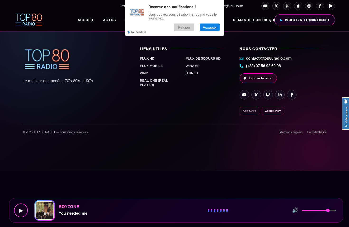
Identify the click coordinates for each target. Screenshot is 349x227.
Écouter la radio (260, 78)
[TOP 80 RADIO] (29, 20)
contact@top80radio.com (269, 58)
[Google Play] (331, 6)
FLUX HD (147, 58)
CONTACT (317, 20)
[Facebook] (320, 6)
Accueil (86, 20)
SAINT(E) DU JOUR (230, 6)
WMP (144, 73)
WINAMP (192, 66)
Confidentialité (316, 132)
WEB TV (292, 20)
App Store (249, 111)
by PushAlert (138, 32)
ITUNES (192, 73)
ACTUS (109, 20)
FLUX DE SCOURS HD (203, 58)
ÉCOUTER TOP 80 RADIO (307, 20)
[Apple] (298, 6)
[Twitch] (287, 6)
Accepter (210, 27)
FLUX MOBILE (151, 66)
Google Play (273, 111)
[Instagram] (309, 6)
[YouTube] (265, 6)
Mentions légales (291, 132)
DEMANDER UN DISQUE (255, 20)
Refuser (184, 27)
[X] (276, 6)
